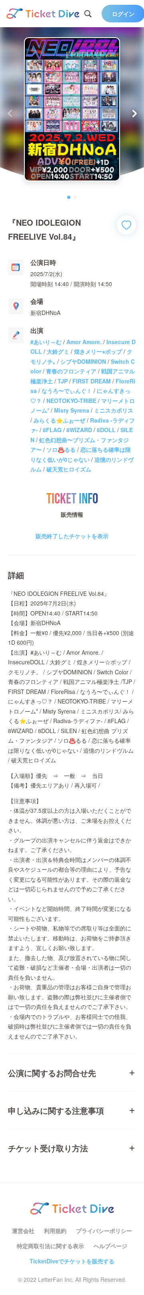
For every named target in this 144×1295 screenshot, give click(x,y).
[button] (134, 113)
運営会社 (23, 1230)
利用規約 (55, 1230)
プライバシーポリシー (104, 1230)
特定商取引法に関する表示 (50, 1246)
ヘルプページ (110, 1246)
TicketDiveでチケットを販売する (72, 1261)
